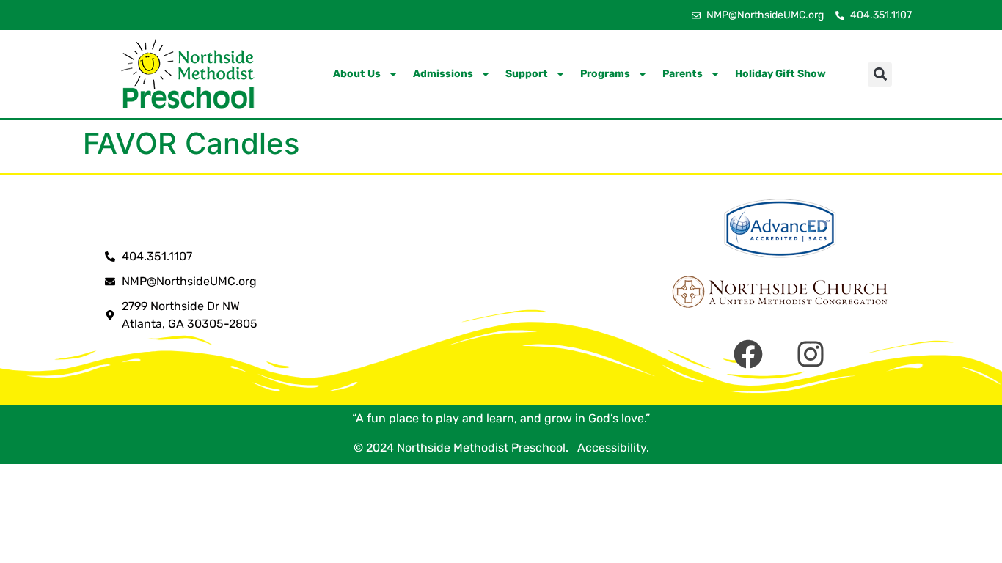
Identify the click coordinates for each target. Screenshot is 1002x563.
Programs (605, 73)
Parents (682, 73)
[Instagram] (810, 354)
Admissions (443, 73)
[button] (880, 74)
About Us (357, 73)
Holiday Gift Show (780, 73)
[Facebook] (748, 354)
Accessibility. (610, 448)
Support (526, 73)
